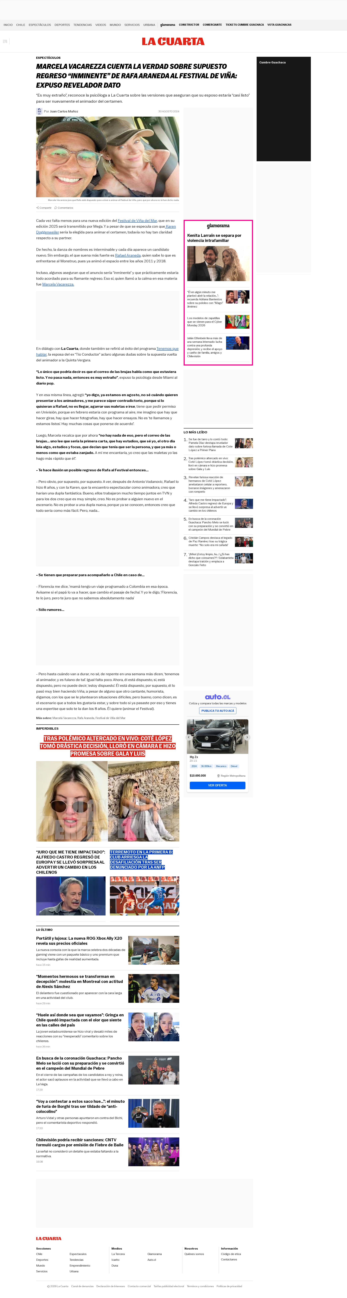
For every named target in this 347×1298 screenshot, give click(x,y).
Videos (100, 25)
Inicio (8, 25)
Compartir (46, 208)
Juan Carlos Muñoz (64, 111)
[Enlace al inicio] (218, 226)
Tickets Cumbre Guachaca (245, 25)
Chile (20, 25)
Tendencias (83, 25)
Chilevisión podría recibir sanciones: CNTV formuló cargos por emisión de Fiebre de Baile (79, 1142)
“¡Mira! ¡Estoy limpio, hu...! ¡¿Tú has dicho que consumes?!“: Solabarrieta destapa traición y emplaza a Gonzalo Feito (211, 559)
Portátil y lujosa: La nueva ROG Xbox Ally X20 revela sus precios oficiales (79, 941)
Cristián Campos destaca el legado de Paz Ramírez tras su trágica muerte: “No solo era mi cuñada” (210, 541)
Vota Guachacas (279, 25)
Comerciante (212, 25)
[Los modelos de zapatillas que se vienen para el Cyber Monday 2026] (237, 322)
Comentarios (65, 208)
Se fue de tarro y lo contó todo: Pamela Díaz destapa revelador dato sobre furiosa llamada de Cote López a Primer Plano (211, 444)
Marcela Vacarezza (64, 718)
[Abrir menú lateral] (6, 41)
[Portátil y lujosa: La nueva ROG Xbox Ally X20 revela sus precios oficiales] (153, 951)
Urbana (149, 25)
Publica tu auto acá (218, 711)
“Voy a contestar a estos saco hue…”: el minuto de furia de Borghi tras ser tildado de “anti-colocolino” (80, 1106)
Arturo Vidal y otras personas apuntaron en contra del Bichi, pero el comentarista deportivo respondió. (79, 1120)
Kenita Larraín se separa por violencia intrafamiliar (214, 238)
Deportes (62, 25)
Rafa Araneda (85, 718)
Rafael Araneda (128, 255)
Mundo (115, 25)
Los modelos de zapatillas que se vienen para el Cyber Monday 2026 (204, 321)
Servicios (132, 25)
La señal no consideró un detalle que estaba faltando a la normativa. (77, 1153)
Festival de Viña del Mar (137, 220)
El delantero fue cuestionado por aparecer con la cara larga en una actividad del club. (79, 995)
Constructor (189, 25)
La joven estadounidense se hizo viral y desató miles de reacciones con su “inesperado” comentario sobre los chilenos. (76, 1036)
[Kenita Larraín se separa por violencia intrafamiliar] (218, 264)
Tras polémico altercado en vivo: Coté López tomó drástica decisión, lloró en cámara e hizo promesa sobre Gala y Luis (211, 463)
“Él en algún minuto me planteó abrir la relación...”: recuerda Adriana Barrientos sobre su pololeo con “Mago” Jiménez (205, 299)
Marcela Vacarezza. (58, 284)
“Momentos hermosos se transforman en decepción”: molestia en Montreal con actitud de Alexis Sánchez (79, 981)
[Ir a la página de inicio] (173, 41)
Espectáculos (40, 25)
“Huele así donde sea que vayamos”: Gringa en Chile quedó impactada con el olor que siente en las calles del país (80, 1020)
